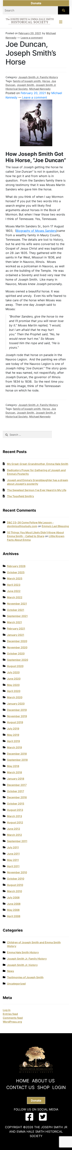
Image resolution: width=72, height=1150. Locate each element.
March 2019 (14, 747)
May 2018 (13, 766)
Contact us (20, 1087)
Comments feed (13, 1017)
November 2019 (17, 716)
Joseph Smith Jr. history (22, 964)
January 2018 (15, 778)
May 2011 (13, 859)
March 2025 (14, 578)
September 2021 (17, 616)
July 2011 (13, 847)
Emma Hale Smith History (23, 952)
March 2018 (14, 772)
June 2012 (13, 828)
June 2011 (13, 853)
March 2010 (14, 891)
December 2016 (17, 797)
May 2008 (13, 909)
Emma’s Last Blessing (55, 526)
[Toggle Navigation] (61, 22)
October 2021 (15, 609)
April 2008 (13, 916)
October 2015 (15, 803)
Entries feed (10, 1013)
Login (59, 1087)
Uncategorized (16, 983)
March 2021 (14, 622)
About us (43, 1080)
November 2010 (17, 872)
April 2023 (13, 584)
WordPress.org (12, 1021)
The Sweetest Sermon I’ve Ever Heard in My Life (36, 490)
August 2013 (15, 809)
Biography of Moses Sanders (36, 231)
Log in (7, 1010)
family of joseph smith (27, 81)
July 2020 (13, 672)
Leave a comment (32, 37)
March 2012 (14, 834)
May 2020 (13, 684)
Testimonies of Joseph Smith (25, 977)
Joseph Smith (25, 84)
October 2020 (16, 653)
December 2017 (17, 784)
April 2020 (13, 691)
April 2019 (13, 741)
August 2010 (15, 884)
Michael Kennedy (40, 88)
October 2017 (15, 791)
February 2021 (16, 628)
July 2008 (13, 897)
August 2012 (15, 822)
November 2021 (17, 603)
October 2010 (15, 878)
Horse (46, 81)
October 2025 (16, 572)
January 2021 (15, 634)
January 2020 (16, 703)
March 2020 (14, 697)
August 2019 (15, 722)
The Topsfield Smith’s (20, 496)
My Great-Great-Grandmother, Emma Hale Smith (37, 463)
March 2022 (14, 597)
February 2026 (16, 566)
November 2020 (17, 647)
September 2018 (17, 759)
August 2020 (15, 666)
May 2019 (13, 734)
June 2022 (13, 591)
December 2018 (17, 753)
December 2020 (17, 641)
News (10, 971)
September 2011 (17, 841)
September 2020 (17, 659)
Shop (43, 1087)
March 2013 (14, 816)
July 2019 (13, 728)
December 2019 (17, 709)
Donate (36, 3)
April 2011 (13, 866)
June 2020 (13, 678)
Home (22, 1080)
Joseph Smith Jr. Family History (38, 77)
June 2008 (13, 903)
